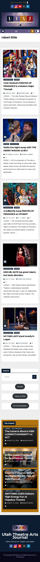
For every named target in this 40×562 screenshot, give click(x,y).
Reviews (17, 79)
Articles (18, 452)
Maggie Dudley (27, 440)
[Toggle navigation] (16, 31)
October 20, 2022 (12, 154)
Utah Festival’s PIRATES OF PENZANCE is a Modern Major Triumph (18, 86)
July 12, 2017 (10, 218)
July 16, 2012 (10, 343)
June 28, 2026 (10, 93)
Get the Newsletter (20, 406)
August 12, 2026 (13, 482)
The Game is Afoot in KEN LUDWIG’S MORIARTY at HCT (19, 434)
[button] (29, 31)
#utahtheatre (9, 452)
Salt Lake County (17, 428)
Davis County (9, 491)
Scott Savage (27, 461)
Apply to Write (20, 396)
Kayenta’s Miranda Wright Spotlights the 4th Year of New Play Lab (19, 475)
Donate (20, 387)
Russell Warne (27, 154)
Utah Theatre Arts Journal (20, 536)
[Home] (2, 31)
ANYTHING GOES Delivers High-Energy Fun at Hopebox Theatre (19, 496)
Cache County (8, 79)
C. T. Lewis (22, 218)
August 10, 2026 (13, 503)
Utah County (14, 144)
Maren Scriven (27, 503)
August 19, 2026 (13, 461)
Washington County (11, 470)
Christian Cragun (24, 279)
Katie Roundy (23, 343)
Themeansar (20, 557)
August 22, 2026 (13, 440)
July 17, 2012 (10, 279)
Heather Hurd (24, 93)
